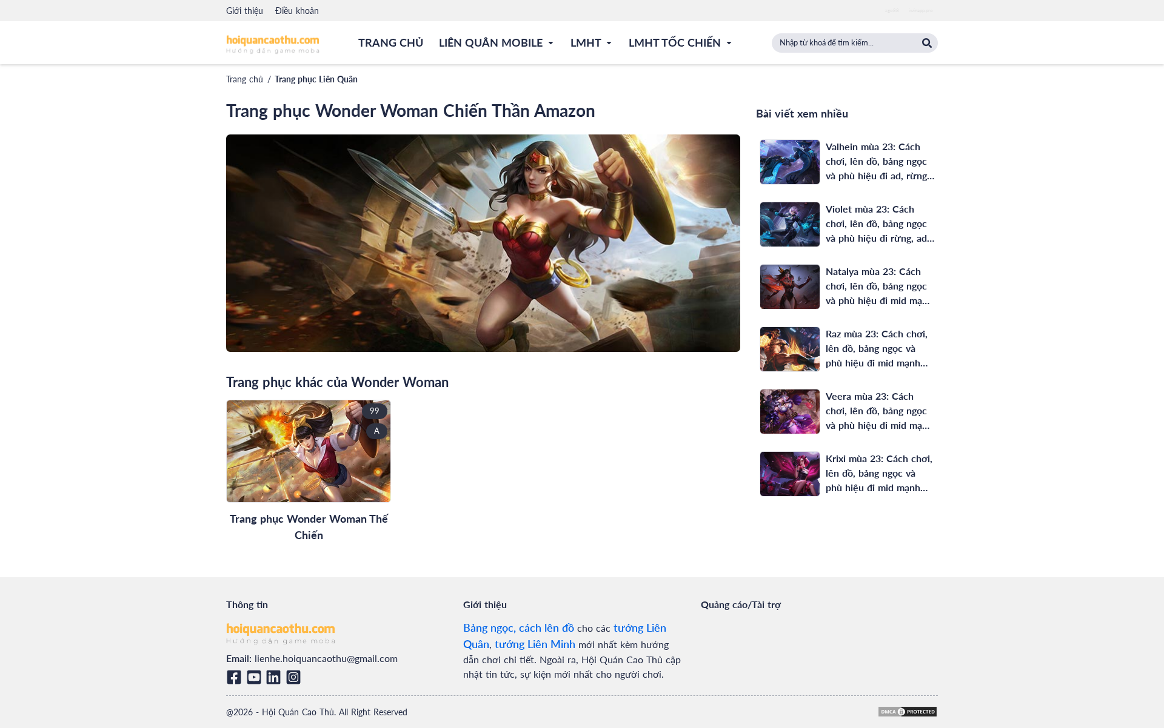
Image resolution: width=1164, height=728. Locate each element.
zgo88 (892, 10)
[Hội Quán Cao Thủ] (272, 44)
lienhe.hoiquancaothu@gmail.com (326, 658)
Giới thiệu (244, 10)
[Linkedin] (276, 677)
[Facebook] (236, 677)
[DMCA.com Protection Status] (907, 712)
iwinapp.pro (921, 10)
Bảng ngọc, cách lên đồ (518, 627)
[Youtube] (256, 677)
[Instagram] (296, 677)
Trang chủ (244, 79)
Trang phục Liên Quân (316, 79)
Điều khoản (297, 10)
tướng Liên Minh (535, 643)
